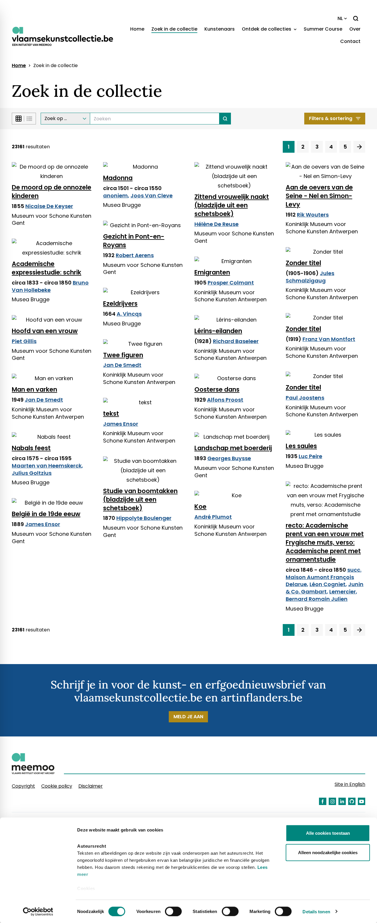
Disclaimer (90, 786)
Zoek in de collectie (174, 29)
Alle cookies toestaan (328, 833)
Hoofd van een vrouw (45, 331)
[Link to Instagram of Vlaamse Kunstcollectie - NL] (332, 801)
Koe (200, 506)
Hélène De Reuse (216, 224)
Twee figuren (123, 355)
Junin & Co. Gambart (324, 588)
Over (355, 29)
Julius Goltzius (32, 473)
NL (340, 18)
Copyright (23, 786)
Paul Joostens (305, 397)
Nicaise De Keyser (49, 206)
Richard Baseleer (236, 341)
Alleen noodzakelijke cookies (328, 852)
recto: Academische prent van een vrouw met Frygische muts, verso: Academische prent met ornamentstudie (325, 542)
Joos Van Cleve (151, 195)
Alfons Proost (225, 399)
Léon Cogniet (327, 584)
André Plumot (213, 516)
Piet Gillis (24, 341)
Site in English (350, 784)
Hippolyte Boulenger (143, 518)
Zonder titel (303, 263)
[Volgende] (359, 147)
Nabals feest (31, 448)
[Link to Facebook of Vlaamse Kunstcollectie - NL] (322, 801)
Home (137, 29)
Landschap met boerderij (233, 448)
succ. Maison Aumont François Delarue (323, 577)
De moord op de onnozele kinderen (51, 191)
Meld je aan (188, 716)
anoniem (115, 195)
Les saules (301, 446)
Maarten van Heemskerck (47, 465)
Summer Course (323, 29)
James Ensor (120, 424)
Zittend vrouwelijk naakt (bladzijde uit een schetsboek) (231, 205)
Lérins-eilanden (218, 331)
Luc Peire (310, 456)
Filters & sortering (330, 118)
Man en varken (34, 389)
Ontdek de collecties (267, 29)
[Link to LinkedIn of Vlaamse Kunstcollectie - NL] (342, 801)
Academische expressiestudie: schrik (46, 268)
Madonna (118, 178)
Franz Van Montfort (328, 339)
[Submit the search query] (225, 118)
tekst (111, 413)
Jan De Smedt (122, 365)
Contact (350, 41)
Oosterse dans (216, 389)
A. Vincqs (129, 313)
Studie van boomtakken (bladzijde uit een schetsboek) (140, 499)
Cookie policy (56, 786)
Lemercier (342, 591)
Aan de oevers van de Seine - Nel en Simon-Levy (319, 196)
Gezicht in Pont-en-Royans (133, 240)
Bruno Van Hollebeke (50, 286)
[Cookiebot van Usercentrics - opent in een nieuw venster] (38, 911)
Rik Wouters (313, 214)
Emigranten (212, 272)
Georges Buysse (229, 458)
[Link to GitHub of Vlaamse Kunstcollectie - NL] (351, 801)
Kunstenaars (219, 29)
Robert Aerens (135, 255)
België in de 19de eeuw (46, 514)
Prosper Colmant (231, 282)
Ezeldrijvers (120, 303)
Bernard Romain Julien (317, 599)
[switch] (173, 911)
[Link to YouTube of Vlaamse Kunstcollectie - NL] (361, 801)
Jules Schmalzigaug (310, 277)
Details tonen (316, 911)
